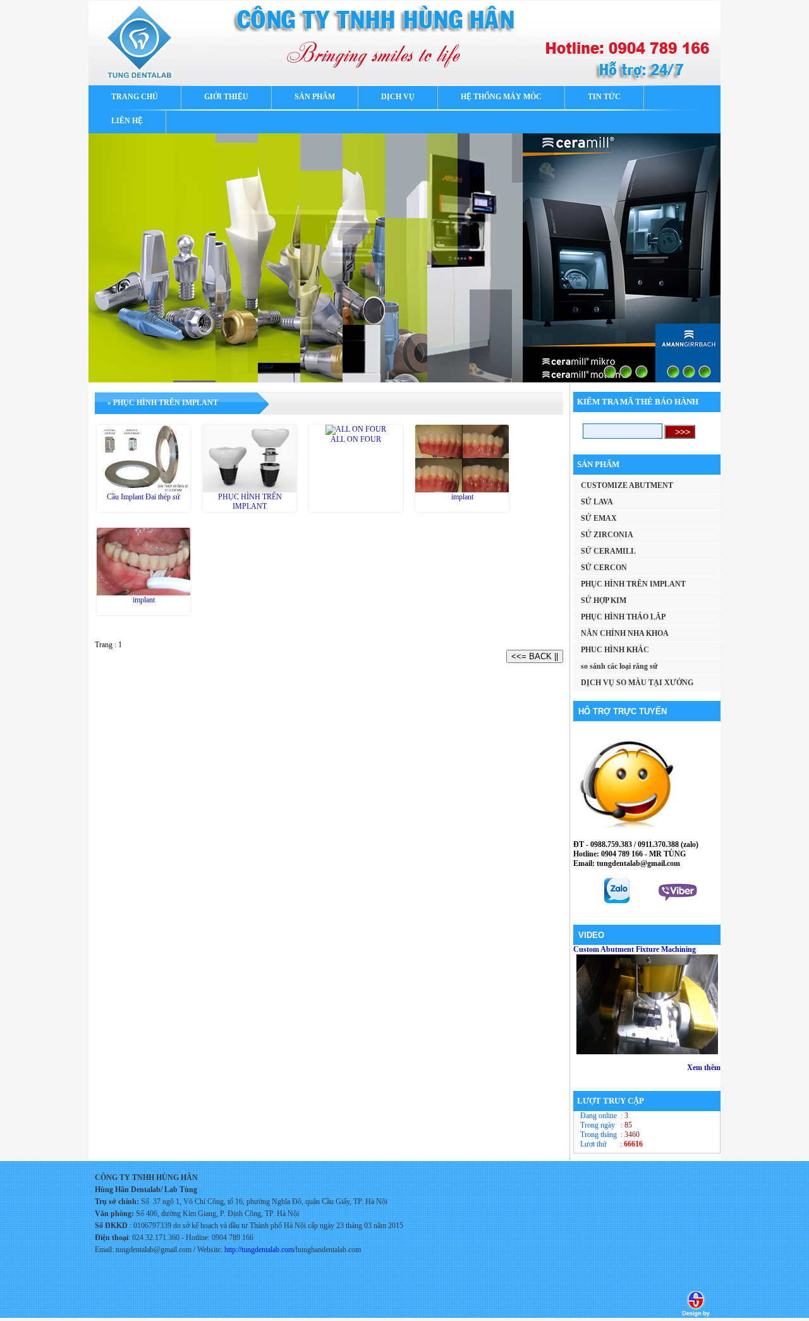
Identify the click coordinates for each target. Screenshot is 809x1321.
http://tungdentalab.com (259, 1249)
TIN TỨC (604, 96)
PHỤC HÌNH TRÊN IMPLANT (250, 501)
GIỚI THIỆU (226, 96)
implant (462, 496)
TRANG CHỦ (134, 96)
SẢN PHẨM (315, 96)
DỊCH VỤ (398, 96)
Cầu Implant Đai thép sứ (143, 496)
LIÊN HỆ (127, 120)
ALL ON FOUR (356, 439)
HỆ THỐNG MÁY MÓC (501, 96)
